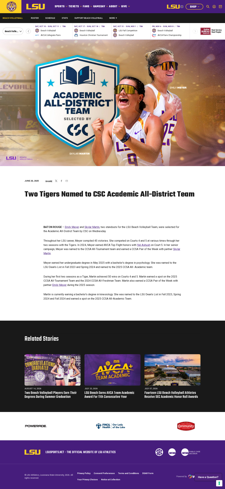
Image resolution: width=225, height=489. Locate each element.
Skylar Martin (91, 227)
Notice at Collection (110, 479)
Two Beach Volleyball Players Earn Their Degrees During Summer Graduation (51, 395)
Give (124, 6)
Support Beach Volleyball (88, 19)
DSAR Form (147, 473)
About (113, 6)
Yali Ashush (143, 245)
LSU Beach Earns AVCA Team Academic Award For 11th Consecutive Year (109, 395)
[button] (28, 31)
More (112, 18)
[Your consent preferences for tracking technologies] (219, 483)
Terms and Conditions (128, 473)
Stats (65, 18)
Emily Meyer (72, 227)
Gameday (99, 6)
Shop (196, 7)
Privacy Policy (83, 473)
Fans (86, 6)
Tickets (74, 6)
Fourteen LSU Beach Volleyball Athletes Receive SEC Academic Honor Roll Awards (171, 395)
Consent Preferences (104, 473)
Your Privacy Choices (87, 479)
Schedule (50, 18)
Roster (35, 18)
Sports (60, 6)
